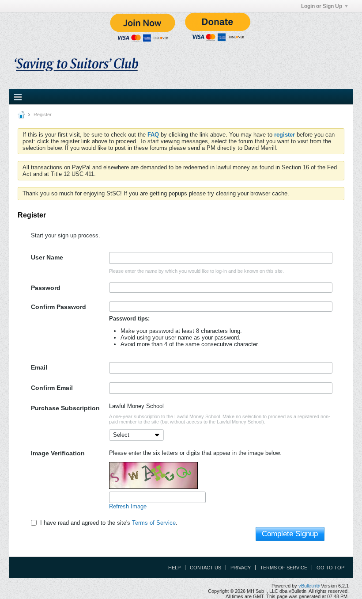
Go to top (330, 567)
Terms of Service (154, 522)
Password (45, 287)
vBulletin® (309, 585)
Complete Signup (290, 534)
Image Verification (58, 453)
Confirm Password (58, 306)
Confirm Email (52, 387)
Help (174, 567)
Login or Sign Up (321, 6)
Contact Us (205, 567)
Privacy (240, 567)
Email (39, 367)
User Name (47, 257)
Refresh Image (128, 506)
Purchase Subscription (65, 408)
